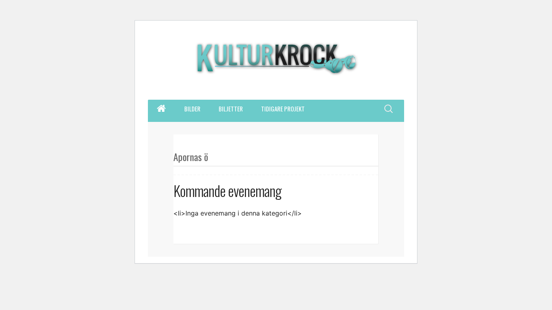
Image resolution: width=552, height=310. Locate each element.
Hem (161, 108)
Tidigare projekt (283, 108)
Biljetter (231, 108)
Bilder (192, 108)
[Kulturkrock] (276, 63)
